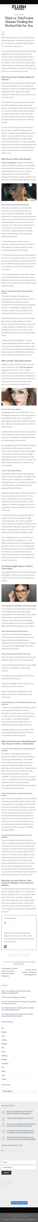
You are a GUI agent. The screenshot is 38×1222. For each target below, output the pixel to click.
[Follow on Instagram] (12, 2)
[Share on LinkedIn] (27, 955)
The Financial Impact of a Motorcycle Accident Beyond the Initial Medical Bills (17, 1015)
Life (2, 1067)
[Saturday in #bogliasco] (28, 1192)
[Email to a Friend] (20, 955)
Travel (3, 1079)
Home (9, 1215)
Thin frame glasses (26, 367)
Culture (16, 14)
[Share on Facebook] (13, 955)
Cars (3, 1036)
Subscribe (24, 1216)
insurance (4, 1063)
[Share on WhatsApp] (10, 955)
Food (3, 1052)
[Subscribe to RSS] (14, 2)
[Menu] (27, 2)
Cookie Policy (15, 1216)
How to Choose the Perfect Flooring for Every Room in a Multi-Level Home (21, 1125)
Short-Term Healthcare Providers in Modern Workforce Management (16, 992)
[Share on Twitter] (17, 955)
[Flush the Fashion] (19, 7)
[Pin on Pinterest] (24, 955)
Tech (3, 1075)
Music (3, 1071)
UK (23, 964)
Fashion (21, 14)
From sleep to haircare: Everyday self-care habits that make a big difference (17, 1009)
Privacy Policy (26, 1215)
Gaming (4, 1056)
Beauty (4, 1032)
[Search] (10, 2)
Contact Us (16, 1215)
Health (3, 1059)
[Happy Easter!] (10, 1195)
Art (2, 1028)
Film (2, 1048)
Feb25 (20, 964)
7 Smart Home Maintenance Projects (13, 997)
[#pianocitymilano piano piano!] (10, 1192)
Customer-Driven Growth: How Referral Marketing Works (29, 972)
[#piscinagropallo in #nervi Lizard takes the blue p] (28, 1197)
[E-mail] (5, 947)
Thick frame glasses (8, 163)
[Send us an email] (7, 1183)
